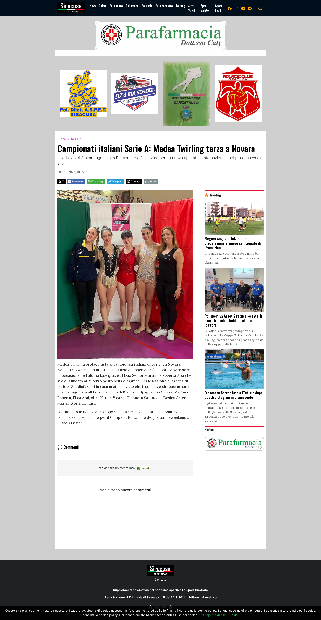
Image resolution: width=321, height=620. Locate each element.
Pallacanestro (164, 6)
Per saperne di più (212, 615)
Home (62, 139)
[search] (260, 8)
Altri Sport (191, 8)
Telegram (116, 181)
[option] (83, 93)
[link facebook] (229, 8)
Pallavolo (147, 6)
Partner (210, 429)
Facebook (77, 181)
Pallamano (132, 6)
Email (153, 181)
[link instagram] (236, 8)
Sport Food (218, 8)
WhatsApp (97, 181)
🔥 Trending (213, 195)
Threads (136, 181)
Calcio (102, 6)
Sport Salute (205, 8)
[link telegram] (250, 8)
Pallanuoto (116, 6)
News (93, 6)
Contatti (160, 579)
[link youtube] (243, 8)
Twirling (180, 6)
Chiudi (233, 615)
